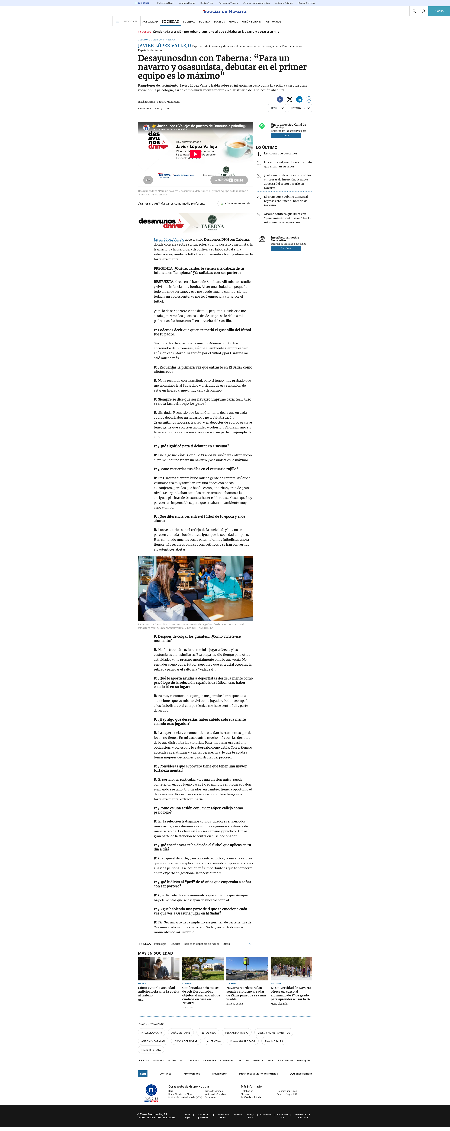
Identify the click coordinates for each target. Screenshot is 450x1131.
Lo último (267, 147)
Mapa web (246, 1094)
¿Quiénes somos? (301, 1073)
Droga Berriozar (186, 1041)
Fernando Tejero (236, 1032)
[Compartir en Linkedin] (299, 100)
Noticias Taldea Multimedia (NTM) (185, 1097)
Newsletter (219, 1073)
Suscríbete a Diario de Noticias (258, 1073)
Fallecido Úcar (151, 1032)
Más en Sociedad (155, 953)
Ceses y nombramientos (274, 1032)
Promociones (192, 1073)
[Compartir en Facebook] (280, 100)
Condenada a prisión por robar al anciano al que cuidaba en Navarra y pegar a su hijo (216, 32)
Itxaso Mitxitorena (169, 101)
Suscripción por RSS (287, 1094)
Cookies (238, 1114)
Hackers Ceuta (151, 1049)
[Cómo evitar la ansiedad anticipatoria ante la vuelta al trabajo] (158, 968)
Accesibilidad (265, 1114)
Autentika (214, 1041)
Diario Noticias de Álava (180, 1094)
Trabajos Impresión (287, 1090)
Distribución (247, 1090)
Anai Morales (274, 1041)
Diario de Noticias (214, 1090)
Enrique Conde (234, 1003)
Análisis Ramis (180, 1032)
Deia (170, 1090)
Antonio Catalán (153, 1041)
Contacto (165, 1073)
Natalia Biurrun (146, 101)
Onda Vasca (211, 1097)
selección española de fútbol (201, 943)
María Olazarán (279, 1003)
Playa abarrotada (242, 1041)
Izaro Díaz (188, 1007)
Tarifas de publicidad (251, 1097)
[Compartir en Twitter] (290, 100)
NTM (141, 1000)
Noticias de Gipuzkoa (215, 1094)
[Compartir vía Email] (309, 100)
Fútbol (226, 943)
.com (142, 1074)
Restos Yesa (208, 1032)
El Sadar (175, 943)
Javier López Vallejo (169, 239)
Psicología (160, 943)
